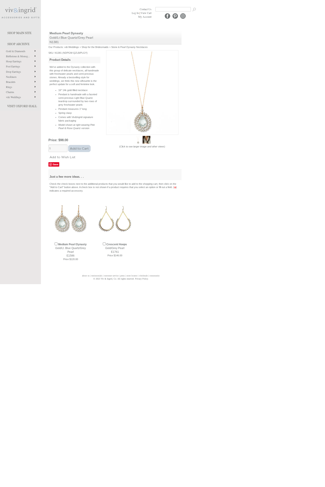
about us (86, 275)
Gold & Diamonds (15, 51)
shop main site (20, 32)
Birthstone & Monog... (18, 56)
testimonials (96, 275)
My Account (144, 16)
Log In (135, 13)
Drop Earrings (13, 71)
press (122, 275)
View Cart (146, 13)
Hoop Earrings (13, 61)
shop (20, 43)
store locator (131, 275)
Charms (10, 92)
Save (55, 164)
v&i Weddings (13, 97)
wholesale (143, 275)
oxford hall (20, 105)
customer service (111, 275)
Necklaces (11, 76)
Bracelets (10, 82)
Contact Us (145, 9)
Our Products (55, 47)
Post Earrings (13, 66)
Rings (9, 87)
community (154, 275)
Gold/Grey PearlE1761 (116, 248)
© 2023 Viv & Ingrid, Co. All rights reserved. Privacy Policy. (121, 279)
